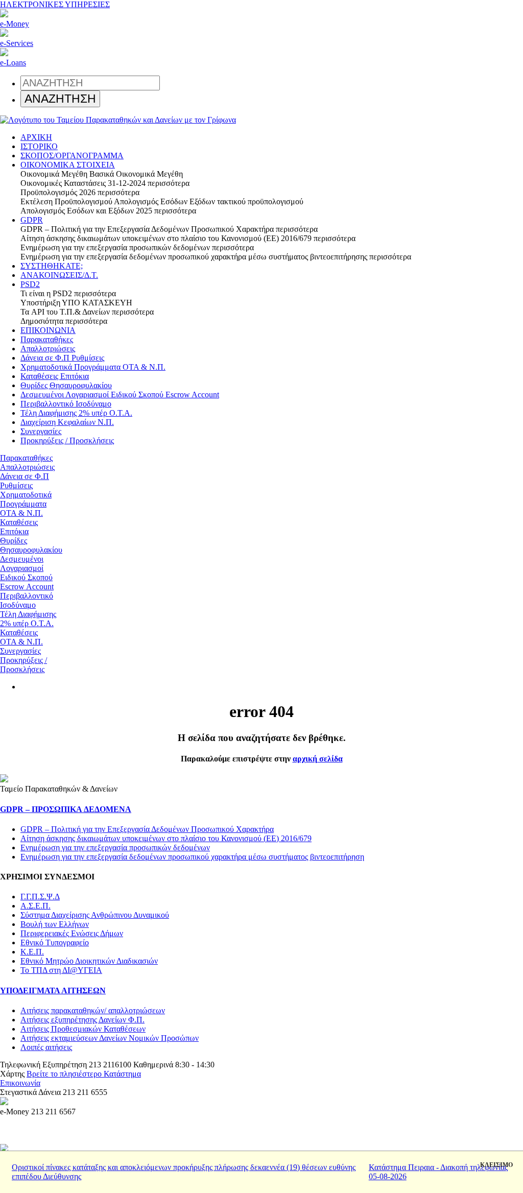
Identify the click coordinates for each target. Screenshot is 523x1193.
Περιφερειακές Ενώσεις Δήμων (71, 933)
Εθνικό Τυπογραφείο (54, 942)
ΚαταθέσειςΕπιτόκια (19, 527)
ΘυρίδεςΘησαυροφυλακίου (31, 545)
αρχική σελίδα (318, 758)
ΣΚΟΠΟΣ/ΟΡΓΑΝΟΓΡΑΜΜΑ (72, 155)
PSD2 (30, 284)
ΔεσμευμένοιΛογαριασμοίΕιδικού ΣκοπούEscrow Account (27, 573)
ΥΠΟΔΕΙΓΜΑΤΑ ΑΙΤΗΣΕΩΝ (53, 990)
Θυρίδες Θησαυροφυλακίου (66, 385)
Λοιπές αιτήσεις (46, 1047)
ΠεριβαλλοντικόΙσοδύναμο (26, 600)
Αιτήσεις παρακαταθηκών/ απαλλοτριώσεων (92, 1010)
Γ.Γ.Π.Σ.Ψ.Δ (40, 896)
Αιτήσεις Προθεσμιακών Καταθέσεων (83, 1028)
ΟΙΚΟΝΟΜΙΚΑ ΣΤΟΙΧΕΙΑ (67, 164)
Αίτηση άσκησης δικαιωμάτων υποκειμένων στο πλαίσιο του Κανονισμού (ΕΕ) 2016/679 (166, 838)
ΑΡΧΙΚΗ (36, 137)
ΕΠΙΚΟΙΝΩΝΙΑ (48, 330)
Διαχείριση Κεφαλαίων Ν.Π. (67, 422)
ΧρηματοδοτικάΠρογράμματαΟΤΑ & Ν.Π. (26, 503)
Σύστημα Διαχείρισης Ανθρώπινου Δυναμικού (94, 915)
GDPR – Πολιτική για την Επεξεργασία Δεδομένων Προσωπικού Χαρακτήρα (147, 829)
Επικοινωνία (20, 1083)
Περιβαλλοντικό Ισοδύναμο (65, 403)
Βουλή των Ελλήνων (54, 924)
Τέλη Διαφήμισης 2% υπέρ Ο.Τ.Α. (76, 413)
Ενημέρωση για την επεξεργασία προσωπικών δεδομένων (115, 847)
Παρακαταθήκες (46, 339)
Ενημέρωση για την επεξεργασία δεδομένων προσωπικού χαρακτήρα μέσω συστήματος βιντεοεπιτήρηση (192, 856)
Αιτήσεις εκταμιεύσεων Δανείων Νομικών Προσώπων (109, 1038)
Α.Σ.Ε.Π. (35, 905)
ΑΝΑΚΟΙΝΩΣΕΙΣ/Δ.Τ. (59, 275)
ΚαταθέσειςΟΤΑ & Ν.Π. (21, 637)
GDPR (31, 220)
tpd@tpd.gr (60, 1083)
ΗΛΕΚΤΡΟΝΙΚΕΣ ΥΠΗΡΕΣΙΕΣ (55, 4)
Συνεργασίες (40, 431)
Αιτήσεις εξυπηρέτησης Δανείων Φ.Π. (82, 1019)
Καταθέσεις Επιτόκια (54, 376)
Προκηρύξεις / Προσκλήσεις (67, 440)
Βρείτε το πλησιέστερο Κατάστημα (84, 1073)
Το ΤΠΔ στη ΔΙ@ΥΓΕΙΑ (61, 970)
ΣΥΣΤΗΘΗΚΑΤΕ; (51, 265)
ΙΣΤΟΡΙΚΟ (39, 146)
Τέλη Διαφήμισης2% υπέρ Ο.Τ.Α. (28, 619)
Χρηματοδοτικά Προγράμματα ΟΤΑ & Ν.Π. (92, 367)
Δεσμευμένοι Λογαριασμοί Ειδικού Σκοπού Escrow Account (119, 394)
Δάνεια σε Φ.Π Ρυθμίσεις (62, 357)
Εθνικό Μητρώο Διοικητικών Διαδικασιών (89, 961)
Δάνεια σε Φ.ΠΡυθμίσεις (24, 481)
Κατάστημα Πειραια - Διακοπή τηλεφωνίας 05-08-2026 (438, 1172)
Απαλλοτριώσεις (47, 348)
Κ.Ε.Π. (32, 951)
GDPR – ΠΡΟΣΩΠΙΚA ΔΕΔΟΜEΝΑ (65, 809)
